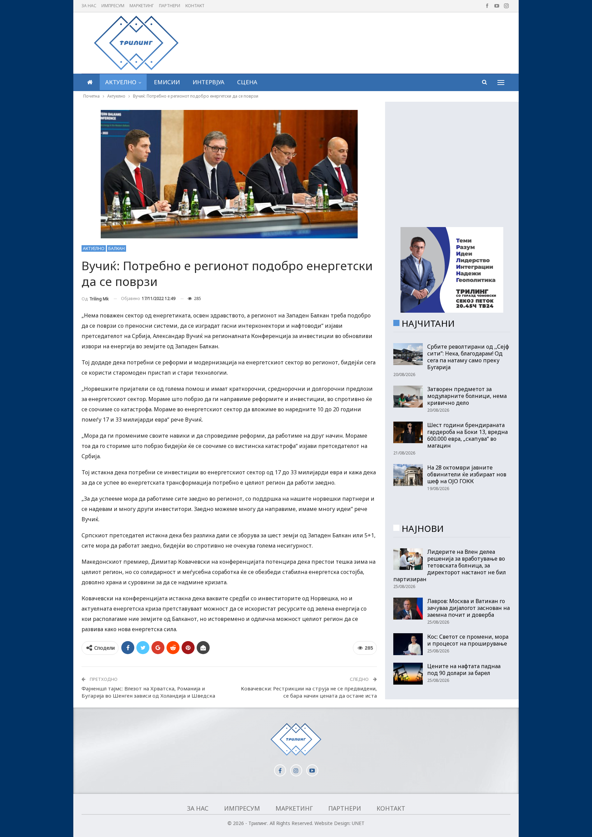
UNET (358, 823)
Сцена (247, 82)
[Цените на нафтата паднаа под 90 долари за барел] (408, 674)
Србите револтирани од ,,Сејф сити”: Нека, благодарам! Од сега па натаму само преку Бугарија (468, 357)
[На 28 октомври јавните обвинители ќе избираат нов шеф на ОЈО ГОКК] (408, 475)
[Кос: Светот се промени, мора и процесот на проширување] (408, 644)
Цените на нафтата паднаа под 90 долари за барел (464, 669)
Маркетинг (142, 6)
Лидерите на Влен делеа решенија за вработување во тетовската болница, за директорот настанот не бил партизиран (449, 565)
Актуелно (120, 82)
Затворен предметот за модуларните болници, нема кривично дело (467, 396)
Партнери (169, 6)
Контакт (195, 6)
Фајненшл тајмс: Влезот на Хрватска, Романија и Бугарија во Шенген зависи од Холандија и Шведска (148, 692)
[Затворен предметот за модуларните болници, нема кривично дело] (408, 397)
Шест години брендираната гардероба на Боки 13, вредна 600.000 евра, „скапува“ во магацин (467, 435)
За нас (89, 6)
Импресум (112, 6)
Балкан (116, 248)
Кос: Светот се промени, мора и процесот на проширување (467, 640)
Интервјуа (208, 82)
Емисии (167, 82)
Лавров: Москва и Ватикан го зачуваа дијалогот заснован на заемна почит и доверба (468, 608)
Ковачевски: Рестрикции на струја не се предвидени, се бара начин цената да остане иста (309, 692)
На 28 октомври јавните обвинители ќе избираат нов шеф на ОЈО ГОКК (466, 474)
